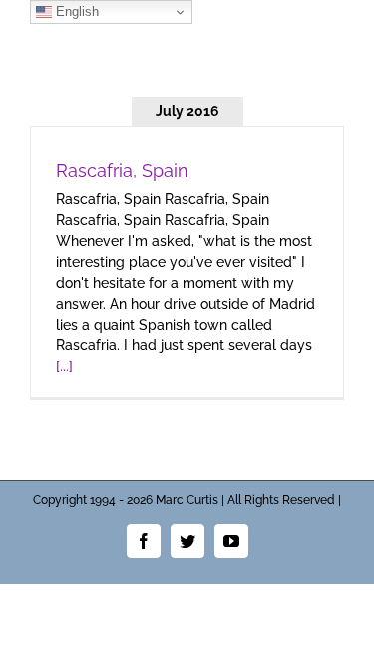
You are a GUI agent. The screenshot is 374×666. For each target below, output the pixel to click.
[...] (64, 366)
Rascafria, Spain (122, 170)
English (75, 11)
